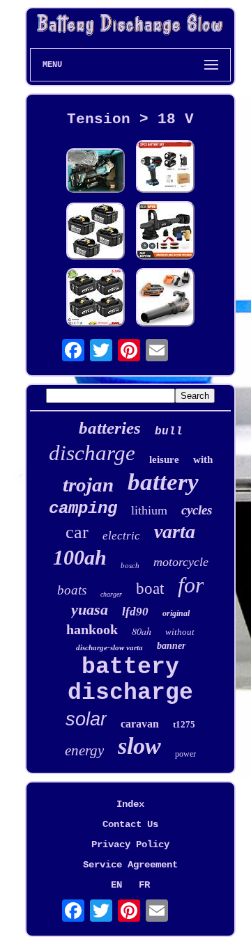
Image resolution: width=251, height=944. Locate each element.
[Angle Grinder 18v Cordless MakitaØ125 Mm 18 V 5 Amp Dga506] (95, 171)
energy (84, 750)
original (176, 613)
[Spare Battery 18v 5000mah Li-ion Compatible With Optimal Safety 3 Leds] (95, 232)
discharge (92, 453)
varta (174, 531)
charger (111, 594)
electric (121, 535)
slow (139, 746)
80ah (141, 631)
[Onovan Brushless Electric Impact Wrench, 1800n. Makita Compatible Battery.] (165, 167)
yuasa (89, 609)
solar (86, 719)
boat (150, 588)
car (77, 532)
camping (83, 508)
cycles (196, 510)
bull (169, 431)
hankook (92, 629)
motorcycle (180, 562)
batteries (110, 427)
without (180, 632)
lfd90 (135, 611)
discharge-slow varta (109, 647)
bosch (130, 565)
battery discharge (130, 680)
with (203, 459)
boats (71, 590)
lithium (149, 510)
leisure (164, 459)
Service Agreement (130, 864)
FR (144, 884)
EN (116, 884)
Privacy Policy (130, 844)
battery (163, 482)
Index (130, 804)
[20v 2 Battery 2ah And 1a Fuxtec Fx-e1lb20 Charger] (165, 298)
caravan (140, 724)
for (191, 584)
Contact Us (130, 824)
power (185, 754)
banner (171, 645)
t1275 (184, 724)
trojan (88, 484)
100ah (80, 557)
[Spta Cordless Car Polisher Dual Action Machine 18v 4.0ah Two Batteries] (165, 231)
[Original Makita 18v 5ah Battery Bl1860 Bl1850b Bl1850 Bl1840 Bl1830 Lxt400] (95, 298)
